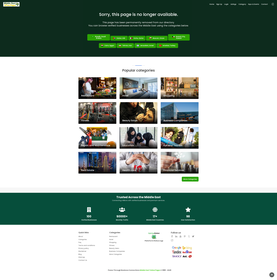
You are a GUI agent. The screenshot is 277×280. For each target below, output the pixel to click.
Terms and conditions (86, 245)
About (80, 236)
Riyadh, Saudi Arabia (100, 37)
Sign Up (219, 4)
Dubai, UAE (120, 38)
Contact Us (82, 260)
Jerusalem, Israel (147, 45)
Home (211, 4)
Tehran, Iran (127, 45)
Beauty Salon (114, 248)
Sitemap (81, 257)
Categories (82, 239)
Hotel (111, 239)
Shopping (112, 242)
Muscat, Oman (158, 38)
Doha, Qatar (138, 38)
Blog (80, 254)
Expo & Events (253, 4)
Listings (233, 4)
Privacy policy (83, 248)
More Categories (190, 179)
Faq (79, 242)
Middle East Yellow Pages (150, 270)
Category (242, 4)
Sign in (272, 4)
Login (226, 4)
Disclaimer (82, 251)
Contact (264, 4)
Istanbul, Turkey (168, 45)
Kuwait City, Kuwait (180, 37)
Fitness (111, 245)
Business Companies (117, 251)
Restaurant (113, 236)
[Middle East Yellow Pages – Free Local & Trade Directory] (11, 4)
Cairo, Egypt (109, 45)
